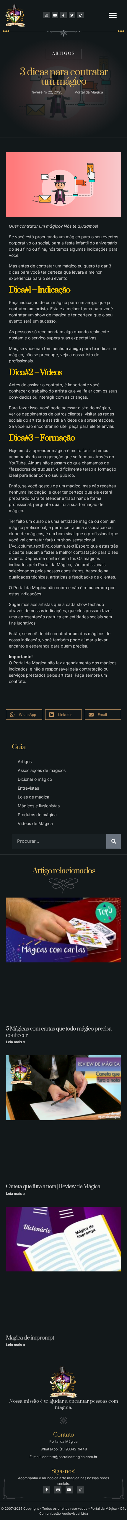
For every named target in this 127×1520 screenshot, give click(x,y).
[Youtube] (55, 15)
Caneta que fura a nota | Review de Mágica (53, 1186)
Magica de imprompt (30, 1338)
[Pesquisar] (113, 841)
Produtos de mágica (37, 814)
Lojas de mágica (33, 796)
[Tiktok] (80, 15)
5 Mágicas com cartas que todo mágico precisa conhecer (58, 1032)
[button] (113, 15)
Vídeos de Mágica (35, 823)
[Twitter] (72, 15)
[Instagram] (46, 15)
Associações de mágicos (42, 770)
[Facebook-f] (63, 15)
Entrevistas (28, 788)
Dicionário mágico (35, 779)
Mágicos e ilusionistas (39, 805)
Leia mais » (15, 1042)
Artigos (63, 53)
